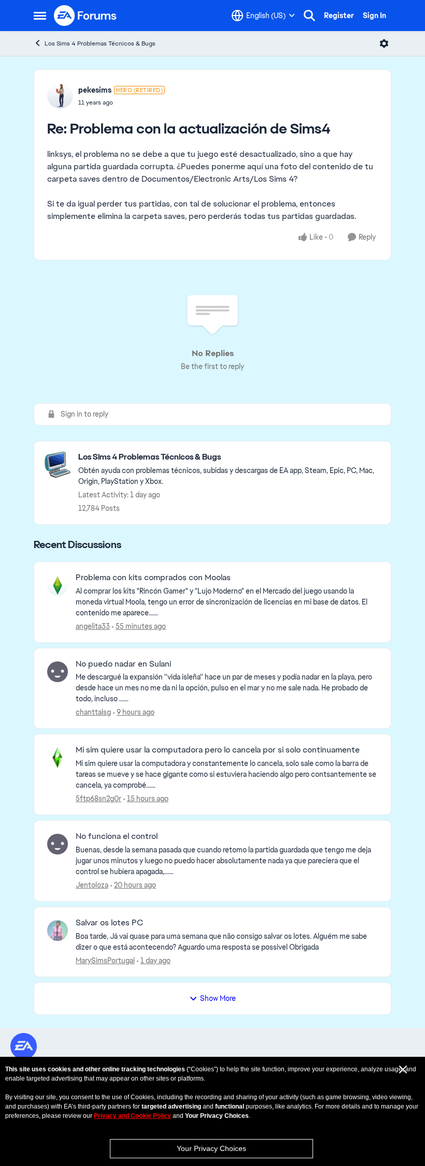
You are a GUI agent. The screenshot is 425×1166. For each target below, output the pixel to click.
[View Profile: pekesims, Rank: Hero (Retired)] (60, 96)
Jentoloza (92, 885)
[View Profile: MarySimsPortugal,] (57, 930)
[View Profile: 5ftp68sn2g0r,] (57, 757)
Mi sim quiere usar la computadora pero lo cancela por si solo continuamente (218, 750)
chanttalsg (93, 712)
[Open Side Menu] (40, 15)
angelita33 (93, 626)
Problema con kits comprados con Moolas (153, 577)
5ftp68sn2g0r (98, 798)
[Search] (309, 15)
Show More (218, 998)
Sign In (374, 15)
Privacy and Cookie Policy (132, 1115)
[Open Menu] (384, 43)
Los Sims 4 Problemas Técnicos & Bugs (100, 43)
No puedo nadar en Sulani (123, 664)
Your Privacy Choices (211, 1148)
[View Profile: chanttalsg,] (57, 671)
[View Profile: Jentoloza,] (57, 844)
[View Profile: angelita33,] (57, 585)
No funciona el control (117, 836)
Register (339, 15)
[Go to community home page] (85, 15)
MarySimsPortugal (105, 960)
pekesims (94, 90)
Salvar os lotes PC (109, 923)
